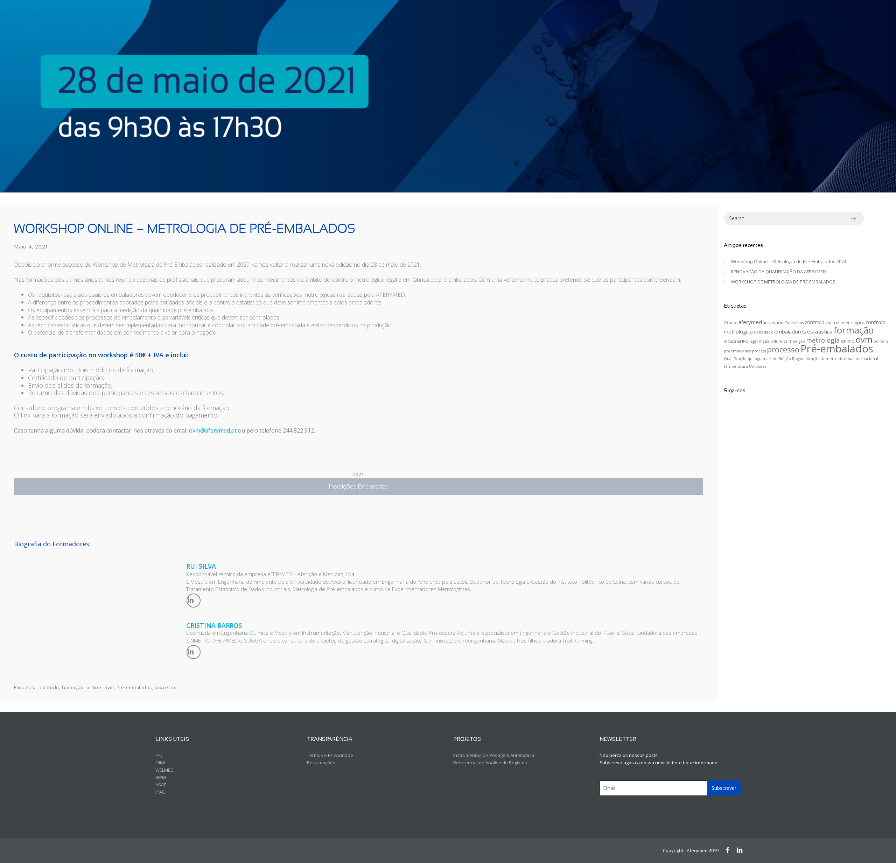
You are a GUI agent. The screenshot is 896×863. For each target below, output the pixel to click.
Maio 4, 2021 (31, 246)
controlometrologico (845, 322)
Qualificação (735, 358)
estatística (819, 331)
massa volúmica (773, 341)
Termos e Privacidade (330, 755)
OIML (160, 762)
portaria (881, 341)
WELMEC (164, 770)
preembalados (737, 351)
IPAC (160, 792)
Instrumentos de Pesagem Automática (493, 755)
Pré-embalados (134, 687)
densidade (763, 332)
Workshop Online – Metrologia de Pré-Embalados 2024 (788, 261)
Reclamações (321, 762)
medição (797, 341)
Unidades (757, 366)
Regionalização (806, 358)
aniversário (773, 322)
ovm (109, 687)
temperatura (736, 366)
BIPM (160, 777)
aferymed (750, 321)
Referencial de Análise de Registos (490, 762)
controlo (49, 687)
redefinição (780, 358)
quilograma (758, 358)
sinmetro (829, 358)
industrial (732, 341)
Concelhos (794, 322)
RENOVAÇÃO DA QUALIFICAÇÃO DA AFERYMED (778, 271)
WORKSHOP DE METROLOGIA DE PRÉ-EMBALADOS (783, 282)
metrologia (823, 340)
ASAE (160, 784)
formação (73, 687)
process (759, 351)
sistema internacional (858, 358)
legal (753, 341)
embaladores (790, 331)
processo (166, 687)
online (94, 687)
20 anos (730, 322)
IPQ (745, 341)
